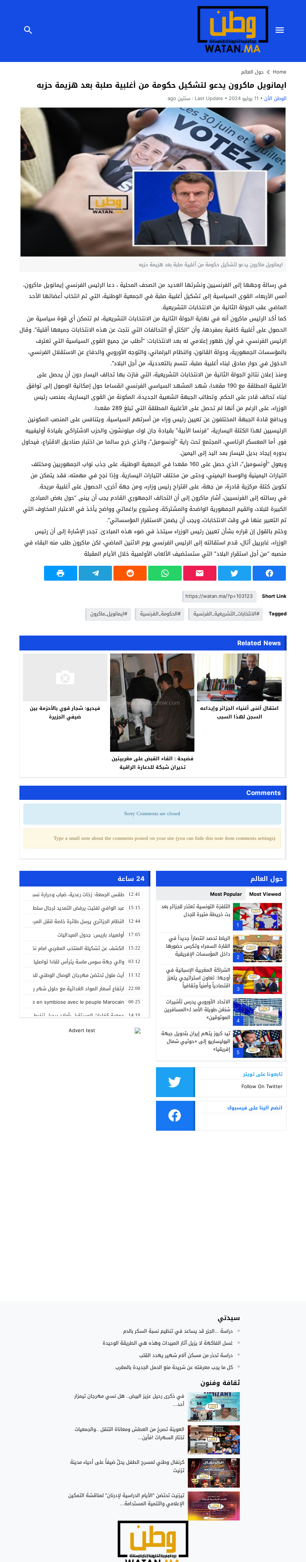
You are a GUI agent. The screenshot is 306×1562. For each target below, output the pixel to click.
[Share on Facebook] (269, 573)
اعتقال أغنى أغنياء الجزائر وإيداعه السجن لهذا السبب (239, 712)
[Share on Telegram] (95, 573)
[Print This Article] (60, 573)
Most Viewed (265, 894)
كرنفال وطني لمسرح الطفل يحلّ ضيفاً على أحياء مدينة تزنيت (127, 1466)
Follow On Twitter (261, 1086)
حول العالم (252, 72)
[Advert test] (85, 1074)
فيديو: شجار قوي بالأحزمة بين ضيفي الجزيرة (65, 712)
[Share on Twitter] (234, 573)
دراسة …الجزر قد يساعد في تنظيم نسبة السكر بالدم (178, 1331)
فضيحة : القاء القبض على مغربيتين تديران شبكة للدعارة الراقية (152, 763)
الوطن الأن (275, 98)
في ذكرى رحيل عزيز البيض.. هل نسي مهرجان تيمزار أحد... (129, 1400)
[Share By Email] (200, 573)
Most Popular (226, 894)
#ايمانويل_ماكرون (108, 613)
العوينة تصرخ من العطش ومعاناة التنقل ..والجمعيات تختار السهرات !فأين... (129, 1433)
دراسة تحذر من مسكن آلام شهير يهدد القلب (186, 1355)
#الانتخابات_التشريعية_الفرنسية (226, 613)
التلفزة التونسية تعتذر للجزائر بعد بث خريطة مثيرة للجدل (195, 910)
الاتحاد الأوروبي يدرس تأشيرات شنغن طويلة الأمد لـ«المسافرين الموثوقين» (197, 1009)
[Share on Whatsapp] (164, 573)
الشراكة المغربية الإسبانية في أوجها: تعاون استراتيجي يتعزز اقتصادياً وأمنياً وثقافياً (198, 977)
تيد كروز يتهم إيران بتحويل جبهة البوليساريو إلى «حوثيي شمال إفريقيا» (195, 1041)
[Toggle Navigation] (281, 31)
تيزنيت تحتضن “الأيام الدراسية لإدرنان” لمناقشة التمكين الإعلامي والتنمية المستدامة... (126, 1499)
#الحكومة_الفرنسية (160, 613)
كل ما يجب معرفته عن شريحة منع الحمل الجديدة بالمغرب (174, 1367)
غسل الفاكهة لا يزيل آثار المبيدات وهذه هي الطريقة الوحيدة (168, 1343)
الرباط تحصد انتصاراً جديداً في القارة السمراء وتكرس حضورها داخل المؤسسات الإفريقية (198, 946)
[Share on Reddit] (130, 573)
